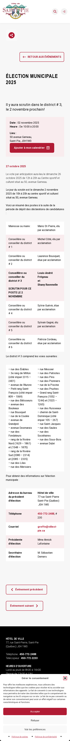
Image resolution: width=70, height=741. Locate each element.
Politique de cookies (20, 737)
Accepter (35, 711)
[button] (65, 678)
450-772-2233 (29, 658)
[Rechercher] (55, 11)
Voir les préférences (35, 729)
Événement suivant (22, 605)
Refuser (35, 720)
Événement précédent (29, 589)
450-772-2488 (46, 513)
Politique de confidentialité (46, 737)
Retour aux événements (44, 56)
